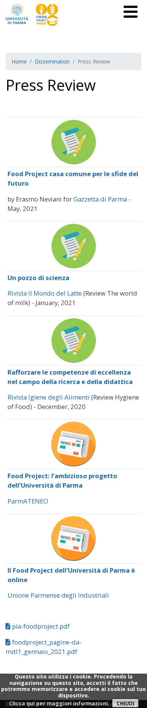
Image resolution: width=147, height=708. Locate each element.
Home (19, 61)
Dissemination (52, 61)
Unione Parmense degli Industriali (58, 595)
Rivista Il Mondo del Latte (45, 293)
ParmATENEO (28, 501)
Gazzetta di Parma (100, 199)
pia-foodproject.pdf (40, 626)
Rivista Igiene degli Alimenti (49, 397)
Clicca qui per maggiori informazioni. (59, 703)
